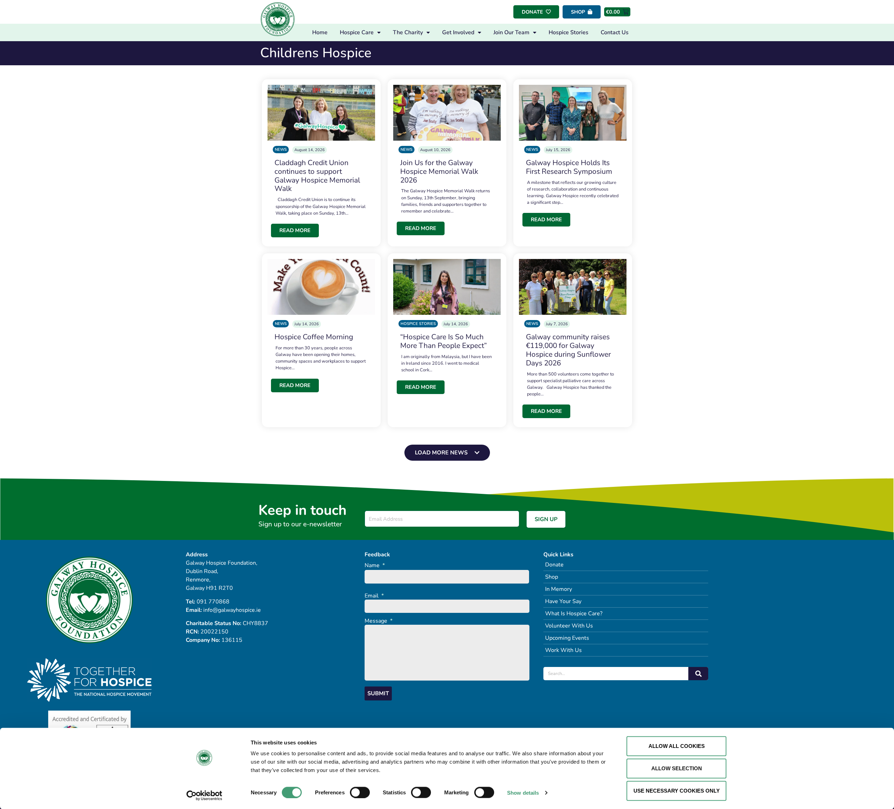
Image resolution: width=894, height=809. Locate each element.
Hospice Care (357, 32)
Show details (523, 792)
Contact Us (615, 32)
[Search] (698, 673)
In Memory (558, 589)
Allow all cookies (676, 746)
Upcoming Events (567, 638)
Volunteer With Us (569, 626)
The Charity (408, 32)
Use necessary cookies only (676, 791)
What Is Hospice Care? (573, 613)
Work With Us (563, 650)
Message (379, 621)
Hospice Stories (568, 32)
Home (320, 32)
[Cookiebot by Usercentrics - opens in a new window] (204, 795)
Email (374, 596)
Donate (554, 565)
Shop (551, 577)
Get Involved (458, 32)
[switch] (360, 792)
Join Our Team (511, 32)
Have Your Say (563, 601)
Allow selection (676, 768)
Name (375, 565)
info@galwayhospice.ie (232, 610)
